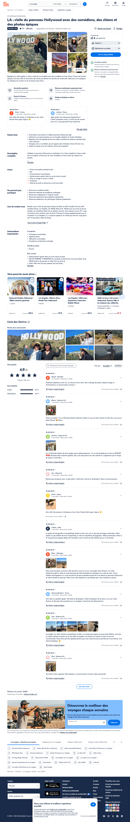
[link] (20, 296)
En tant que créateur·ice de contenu (113, 791)
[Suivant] (122, 296)
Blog (94, 791)
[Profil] (123, 2)
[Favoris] (107, 2)
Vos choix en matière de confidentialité (74, 794)
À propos (96, 784)
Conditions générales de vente (71, 797)
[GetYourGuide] (6, 4)
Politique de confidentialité (68, 732)
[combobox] (107, 366)
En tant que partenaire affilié (112, 797)
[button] (25, 28)
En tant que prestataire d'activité (112, 785)
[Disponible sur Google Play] (52, 785)
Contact (64, 784)
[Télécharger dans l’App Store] (52, 794)
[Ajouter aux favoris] (32, 279)
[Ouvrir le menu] (121, 377)
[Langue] (115, 2)
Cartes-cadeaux (98, 797)
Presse (95, 794)
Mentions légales (67, 787)
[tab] (23, 742)
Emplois (95, 787)
